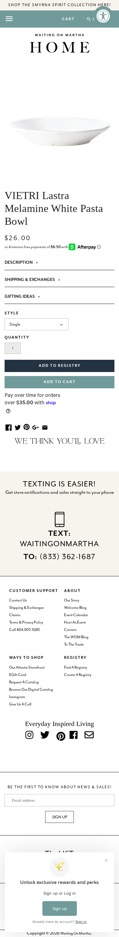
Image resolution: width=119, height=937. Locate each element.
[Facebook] (74, 735)
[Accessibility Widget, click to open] (103, 16)
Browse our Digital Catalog (31, 689)
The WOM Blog (76, 637)
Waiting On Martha (75, 933)
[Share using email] (45, 427)
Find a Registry (75, 667)
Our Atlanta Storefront (27, 667)
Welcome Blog (75, 607)
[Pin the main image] (26, 426)
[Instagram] (29, 735)
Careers (70, 629)
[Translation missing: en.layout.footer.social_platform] (89, 735)
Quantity (17, 337)
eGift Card (17, 674)
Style (12, 313)
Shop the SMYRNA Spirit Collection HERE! (59, 4)
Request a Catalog (24, 682)
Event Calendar (76, 615)
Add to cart (60, 382)
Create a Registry (77, 674)
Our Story (71, 600)
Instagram (17, 696)
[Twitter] (44, 735)
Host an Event (75, 622)
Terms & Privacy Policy (26, 622)
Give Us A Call (20, 704)
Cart (68, 19)
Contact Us (18, 600)
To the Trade (74, 644)
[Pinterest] (59, 735)
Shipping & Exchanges (26, 607)
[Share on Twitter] (18, 427)
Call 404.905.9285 (24, 629)
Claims (14, 615)
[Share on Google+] (35, 427)
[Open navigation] (9, 18)
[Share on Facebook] (8, 427)
